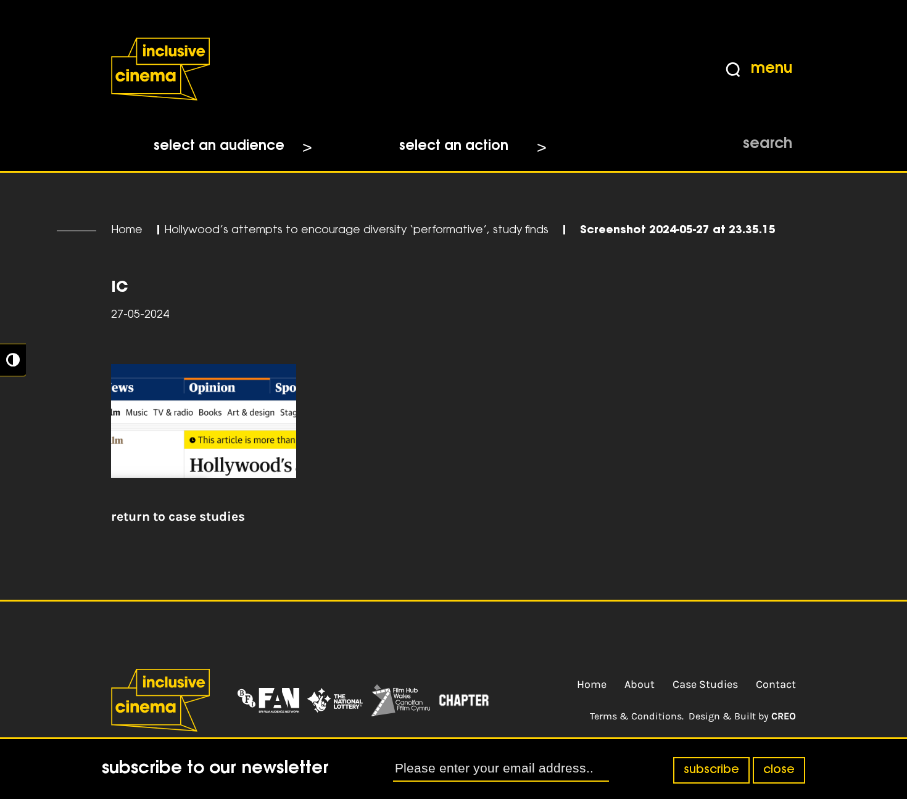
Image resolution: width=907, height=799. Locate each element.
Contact (776, 684)
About (639, 684)
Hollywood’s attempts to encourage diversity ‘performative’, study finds (356, 230)
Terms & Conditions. (637, 716)
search (767, 144)
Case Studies (705, 684)
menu (771, 69)
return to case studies (178, 516)
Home (127, 230)
